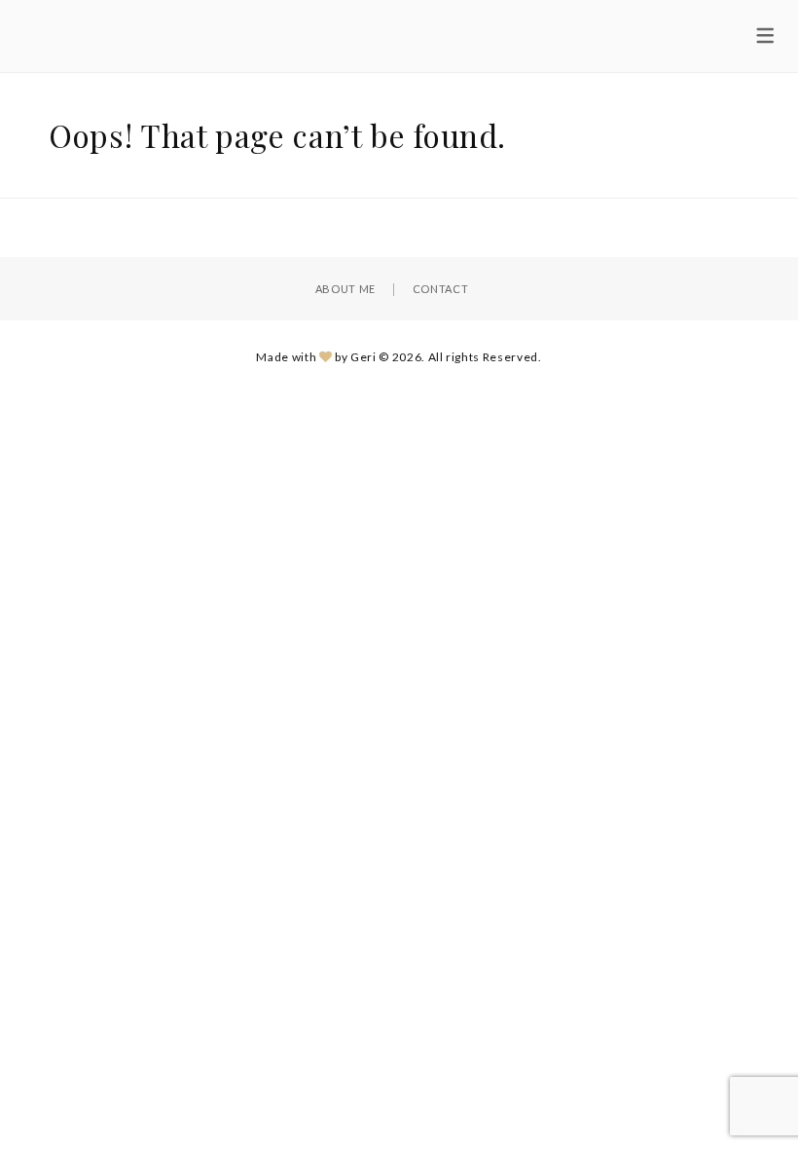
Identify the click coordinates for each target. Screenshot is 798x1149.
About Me (345, 288)
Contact (441, 288)
